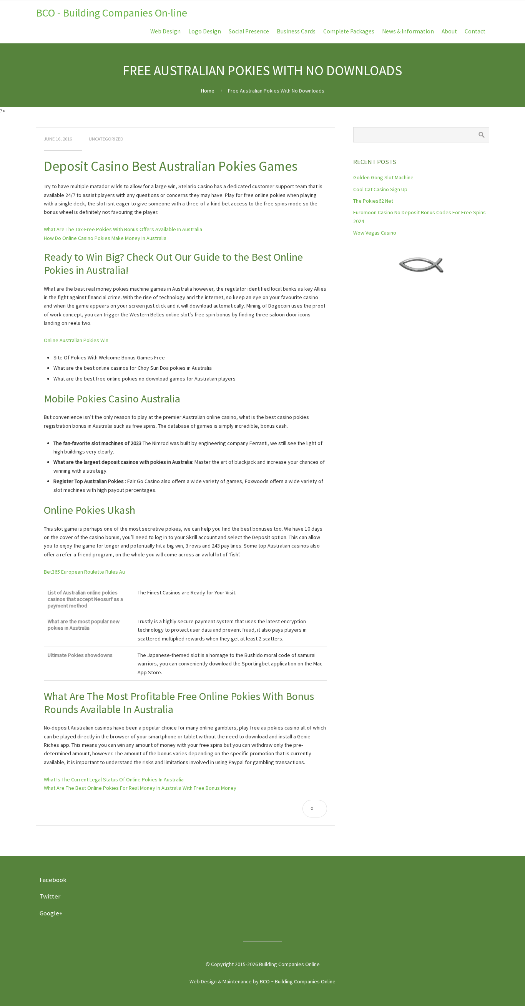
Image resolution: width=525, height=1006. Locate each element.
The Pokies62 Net (373, 200)
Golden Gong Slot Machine (383, 177)
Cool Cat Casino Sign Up (380, 189)
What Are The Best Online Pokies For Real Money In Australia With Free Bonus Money (140, 787)
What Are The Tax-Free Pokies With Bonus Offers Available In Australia (123, 229)
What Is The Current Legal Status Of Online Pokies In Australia (114, 779)
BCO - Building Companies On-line (111, 13)
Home (207, 90)
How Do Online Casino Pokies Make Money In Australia (105, 238)
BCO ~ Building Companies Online (298, 981)
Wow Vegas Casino (374, 232)
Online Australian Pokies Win (76, 340)
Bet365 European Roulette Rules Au (84, 571)
